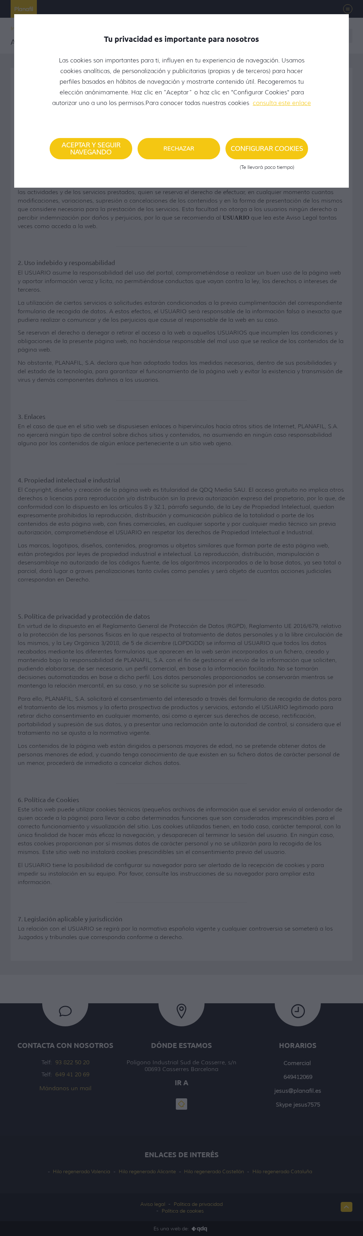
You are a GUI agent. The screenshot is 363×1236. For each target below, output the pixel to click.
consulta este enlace (282, 102)
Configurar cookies (267, 152)
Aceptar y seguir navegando (91, 148)
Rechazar (178, 148)
